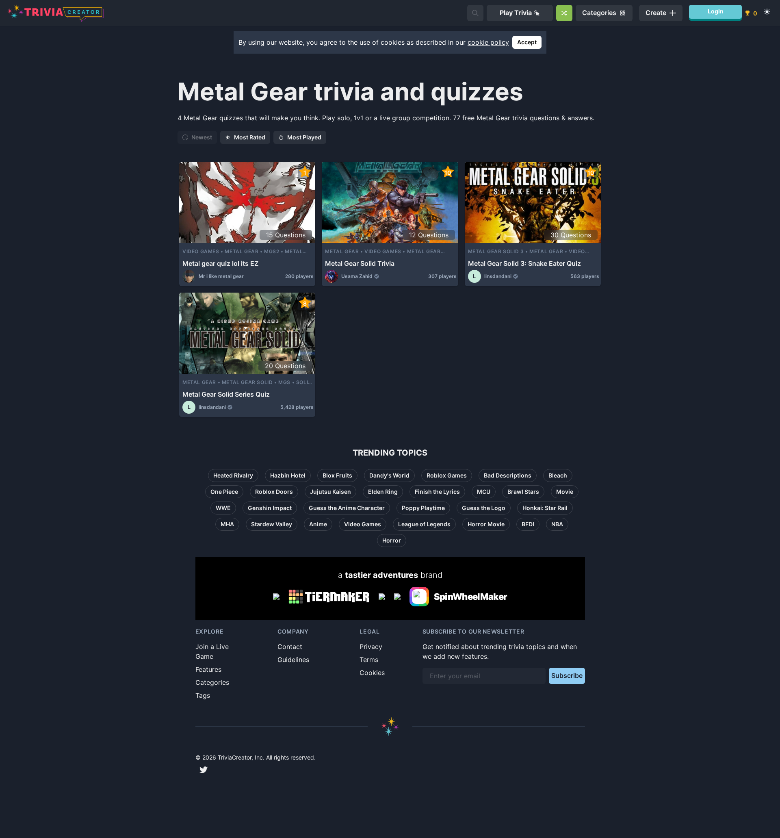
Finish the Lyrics (437, 491)
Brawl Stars (523, 491)
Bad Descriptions (507, 475)
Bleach (557, 475)
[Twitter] (203, 770)
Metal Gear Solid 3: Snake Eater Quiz (524, 263)
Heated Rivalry (233, 475)
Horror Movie (486, 524)
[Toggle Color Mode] (767, 11)
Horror (391, 540)
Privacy (371, 647)
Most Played (304, 137)
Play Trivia (516, 13)
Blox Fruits (337, 475)
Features (208, 669)
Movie (564, 491)
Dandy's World (389, 475)
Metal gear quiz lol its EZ (220, 263)
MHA (227, 524)
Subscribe (567, 675)
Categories (212, 682)
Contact (289, 647)
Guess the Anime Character (347, 507)
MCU (483, 491)
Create (656, 13)
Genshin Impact (270, 507)
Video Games (362, 524)
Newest (201, 137)
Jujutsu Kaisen (330, 491)
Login (716, 11)
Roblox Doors (274, 491)
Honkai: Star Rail (545, 507)
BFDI (528, 524)
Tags (202, 695)
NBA (557, 524)
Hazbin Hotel (288, 475)
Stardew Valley (271, 524)
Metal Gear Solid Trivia (359, 263)
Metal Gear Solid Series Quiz (226, 394)
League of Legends (424, 524)
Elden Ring (383, 491)
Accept (527, 42)
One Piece (224, 491)
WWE (223, 507)
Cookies (372, 673)
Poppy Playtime (423, 507)
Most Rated (249, 137)
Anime (318, 524)
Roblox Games (447, 475)
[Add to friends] (475, 13)
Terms (369, 660)
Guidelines (293, 660)
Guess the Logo (483, 507)
